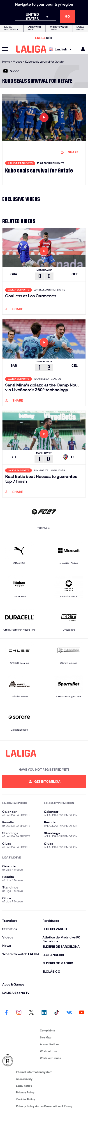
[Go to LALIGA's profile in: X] (31, 1012)
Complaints (47, 1030)
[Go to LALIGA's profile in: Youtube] (82, 1012)
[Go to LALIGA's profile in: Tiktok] (57, 1012)
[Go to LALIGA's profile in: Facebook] (6, 1012)
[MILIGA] (81, 49)
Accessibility (24, 1078)
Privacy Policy (25, 1092)
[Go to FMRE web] (20, 1060)
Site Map (45, 1037)
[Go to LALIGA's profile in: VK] (69, 1012)
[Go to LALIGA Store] (44, 38)
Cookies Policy (25, 1099)
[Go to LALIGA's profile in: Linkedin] (44, 1012)
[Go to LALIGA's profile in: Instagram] (19, 1012)
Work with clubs (50, 1057)
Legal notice (24, 1085)
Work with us (48, 1051)
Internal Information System (34, 1071)
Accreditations (49, 1044)
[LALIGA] (31, 49)
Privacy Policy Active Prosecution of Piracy (44, 1106)
